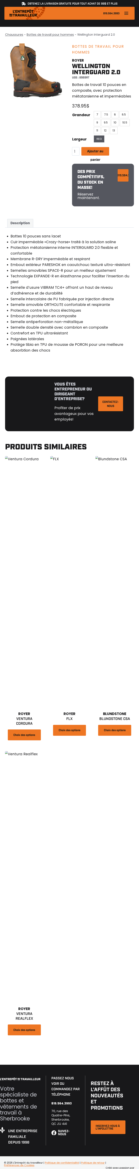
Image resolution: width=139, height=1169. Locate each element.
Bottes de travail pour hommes (50, 34)
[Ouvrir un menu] (126, 13)
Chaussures (14, 34)
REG (99, 139)
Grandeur (81, 114)
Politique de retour (93, 1162)
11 (97, 130)
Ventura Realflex (24, 1016)
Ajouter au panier (95, 152)
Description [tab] (20, 223)
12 (105, 130)
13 (114, 130)
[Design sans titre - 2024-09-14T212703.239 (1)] (36, 71)
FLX (69, 719)
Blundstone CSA (114, 719)
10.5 (124, 122)
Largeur (79, 139)
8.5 (124, 115)
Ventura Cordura (24, 721)
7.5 (106, 115)
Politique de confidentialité (62, 1162)
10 (115, 122)
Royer (78, 60)
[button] (108, 1127)
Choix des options (24, 735)
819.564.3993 (111, 13)
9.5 (106, 122)
